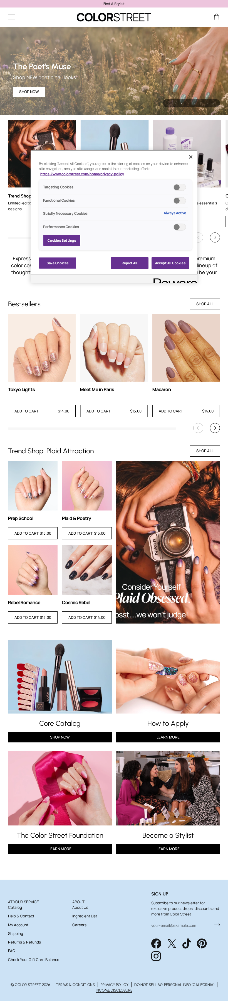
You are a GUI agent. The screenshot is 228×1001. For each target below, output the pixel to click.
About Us (80, 907)
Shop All (205, 303)
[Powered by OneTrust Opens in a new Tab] (173, 279)
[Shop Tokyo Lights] (42, 347)
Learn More (168, 737)
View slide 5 (194, 103)
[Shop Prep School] (33, 486)
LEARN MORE (59, 848)
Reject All (129, 263)
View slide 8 (213, 103)
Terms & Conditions (75, 984)
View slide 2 (175, 103)
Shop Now (60, 737)
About (78, 901)
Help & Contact (21, 916)
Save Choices (58, 263)
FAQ (11, 950)
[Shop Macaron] (186, 347)
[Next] (215, 237)
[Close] (191, 157)
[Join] (215, 924)
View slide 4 (188, 103)
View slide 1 (168, 103)
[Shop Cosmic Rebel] (87, 570)
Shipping (15, 933)
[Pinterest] (202, 944)
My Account (18, 924)
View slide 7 (207, 103)
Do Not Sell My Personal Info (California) (174, 984)
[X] (172, 944)
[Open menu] (16, 17)
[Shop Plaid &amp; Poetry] (87, 486)
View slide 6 (200, 103)
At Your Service (23, 901)
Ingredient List (84, 916)
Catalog (15, 907)
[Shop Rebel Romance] (33, 570)
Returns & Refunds (24, 942)
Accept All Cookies (170, 263)
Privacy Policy (114, 984)
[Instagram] (156, 956)
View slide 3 (181, 103)
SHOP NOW (29, 91)
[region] (114, 3)
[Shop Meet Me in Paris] (114, 347)
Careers (79, 924)
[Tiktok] (186, 944)
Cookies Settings (62, 240)
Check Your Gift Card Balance (33, 959)
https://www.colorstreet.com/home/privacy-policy (82, 174)
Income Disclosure (114, 990)
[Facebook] (156, 944)
